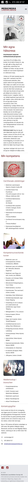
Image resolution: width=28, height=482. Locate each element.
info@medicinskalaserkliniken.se (13, 444)
